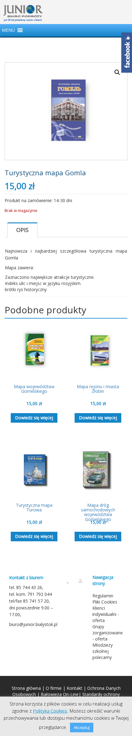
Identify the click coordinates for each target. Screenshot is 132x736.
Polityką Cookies (50, 711)
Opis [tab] (22, 230)
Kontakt (74, 688)
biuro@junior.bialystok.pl (33, 624)
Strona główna (26, 688)
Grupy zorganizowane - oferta (107, 633)
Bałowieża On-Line (60, 694)
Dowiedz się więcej (34, 418)
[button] (8, 30)
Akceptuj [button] (82, 727)
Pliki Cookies (104, 602)
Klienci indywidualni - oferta (105, 614)
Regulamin (102, 596)
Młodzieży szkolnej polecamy (102, 651)
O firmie (54, 688)
